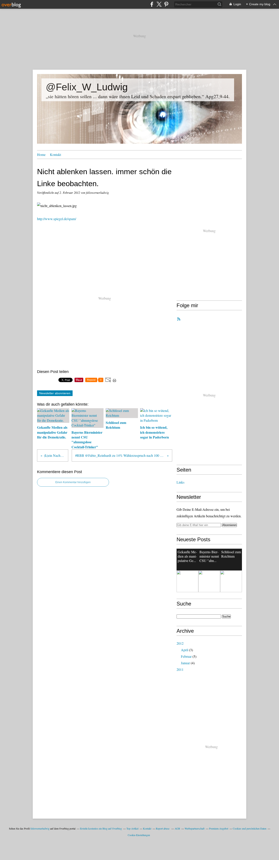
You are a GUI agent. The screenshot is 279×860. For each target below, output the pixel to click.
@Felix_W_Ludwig (87, 87)
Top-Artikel (132, 828)
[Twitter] (159, 4)
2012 (180, 643)
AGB (177, 828)
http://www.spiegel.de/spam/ (56, 218)
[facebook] (152, 4)
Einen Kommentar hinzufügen (73, 482)
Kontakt (55, 154)
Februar (186, 656)
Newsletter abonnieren (54, 393)
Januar (185, 663)
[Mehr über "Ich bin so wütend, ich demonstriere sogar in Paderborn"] (187, 581)
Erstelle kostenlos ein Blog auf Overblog (101, 828)
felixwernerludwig (40, 828)
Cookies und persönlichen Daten (249, 828)
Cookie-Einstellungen (139, 835)
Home (41, 154)
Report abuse (163, 828)
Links (180, 482)
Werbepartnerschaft (194, 828)
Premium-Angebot (218, 828)
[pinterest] (166, 4)
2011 (180, 669)
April (184, 650)
